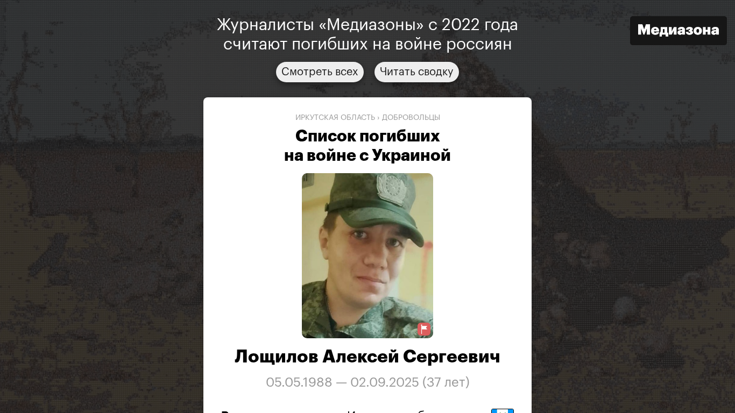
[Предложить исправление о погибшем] (424, 329)
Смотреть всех (319, 72)
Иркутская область (335, 118)
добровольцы (411, 118)
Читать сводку (417, 72)
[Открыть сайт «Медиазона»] (678, 32)
